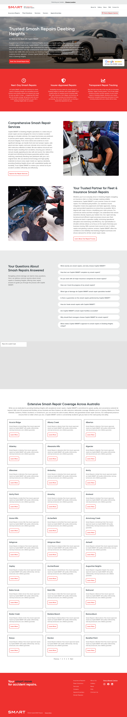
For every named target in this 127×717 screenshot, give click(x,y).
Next (71, 659)
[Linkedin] (112, 684)
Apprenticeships (56, 13)
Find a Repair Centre (110, 680)
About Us (93, 7)
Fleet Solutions (27, 13)
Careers (45, 13)
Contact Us (115, 7)
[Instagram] (104, 684)
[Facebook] (108, 684)
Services (37, 13)
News (105, 7)
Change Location (70, 2)
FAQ (109, 7)
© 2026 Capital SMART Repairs (35, 713)
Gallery (100, 7)
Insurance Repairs (14, 13)
